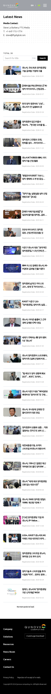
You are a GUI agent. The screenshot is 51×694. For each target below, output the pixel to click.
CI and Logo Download (35, 636)
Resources (8, 644)
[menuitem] (8, 629)
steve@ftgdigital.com (16, 35)
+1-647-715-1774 (14, 31)
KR (39, 5)
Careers (7, 659)
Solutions (8, 636)
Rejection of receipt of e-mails (29, 677)
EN (32, 5)
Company (8, 629)
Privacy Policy (8, 677)
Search (43, 58)
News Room (9, 652)
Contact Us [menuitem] (8, 667)
